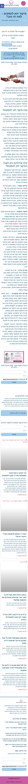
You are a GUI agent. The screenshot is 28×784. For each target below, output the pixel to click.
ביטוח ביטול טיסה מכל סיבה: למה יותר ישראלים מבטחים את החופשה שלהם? (14, 597)
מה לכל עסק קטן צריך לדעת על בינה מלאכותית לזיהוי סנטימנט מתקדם (14, 667)
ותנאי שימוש (6, 379)
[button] (3, 413)
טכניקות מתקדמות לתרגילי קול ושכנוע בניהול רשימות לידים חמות (14, 640)
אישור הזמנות (18, 224)
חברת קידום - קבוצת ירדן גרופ (14, 782)
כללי (20, 20)
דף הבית (24, 20)
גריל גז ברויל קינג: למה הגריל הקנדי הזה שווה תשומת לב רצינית (14, 617)
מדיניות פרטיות (13, 379)
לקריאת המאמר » (21, 494)
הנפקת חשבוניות (13, 240)
